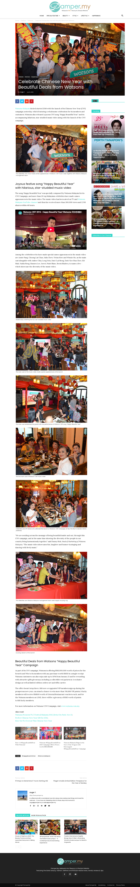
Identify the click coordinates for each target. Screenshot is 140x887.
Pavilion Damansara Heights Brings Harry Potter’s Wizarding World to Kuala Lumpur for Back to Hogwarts (75, 839)
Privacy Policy (120, 885)
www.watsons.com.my (70, 706)
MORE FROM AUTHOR (38, 815)
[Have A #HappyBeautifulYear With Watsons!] (26, 733)
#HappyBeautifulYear (29, 756)
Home (42, 16)
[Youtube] (49, 806)
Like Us (95, 101)
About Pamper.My (90, 885)
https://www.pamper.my (36, 795)
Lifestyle (84, 16)
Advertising (101, 885)
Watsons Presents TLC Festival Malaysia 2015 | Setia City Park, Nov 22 (43, 715)
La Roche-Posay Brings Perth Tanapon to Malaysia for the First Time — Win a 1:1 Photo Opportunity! (106, 154)
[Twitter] (46, 806)
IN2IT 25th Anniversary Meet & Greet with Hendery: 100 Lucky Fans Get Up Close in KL (106, 132)
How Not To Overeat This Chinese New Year (33, 721)
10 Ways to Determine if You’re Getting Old (31, 781)
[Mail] (42, 806)
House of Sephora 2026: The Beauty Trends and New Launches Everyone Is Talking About (25, 839)
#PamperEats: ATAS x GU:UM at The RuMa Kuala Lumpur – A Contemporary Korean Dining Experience (50, 840)
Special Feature (52, 16)
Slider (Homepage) (45, 77)
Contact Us (110, 885)
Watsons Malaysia (22, 108)
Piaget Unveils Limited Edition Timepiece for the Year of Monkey (70, 782)
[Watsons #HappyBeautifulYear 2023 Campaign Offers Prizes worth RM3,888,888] (50, 733)
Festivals (30, 20)
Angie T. (22, 92)
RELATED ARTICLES (23, 815)
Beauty (65, 16)
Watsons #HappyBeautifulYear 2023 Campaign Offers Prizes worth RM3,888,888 (49, 745)
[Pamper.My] (70, 6)
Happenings (96, 16)
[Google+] (35, 806)
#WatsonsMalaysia (44, 756)
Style (75, 16)
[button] (122, 16)
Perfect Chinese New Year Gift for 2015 (31, 718)
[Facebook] (31, 806)
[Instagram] (38, 806)
